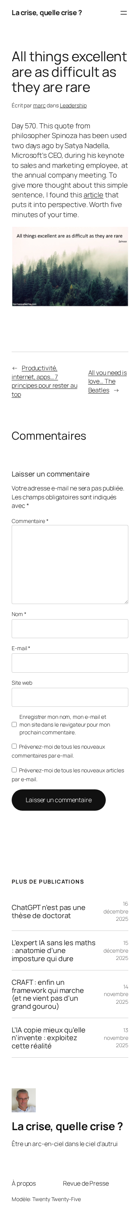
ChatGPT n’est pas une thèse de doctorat (49, 911)
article (93, 194)
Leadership (73, 105)
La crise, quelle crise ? (47, 12)
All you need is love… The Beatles (107, 381)
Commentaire (30, 521)
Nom (19, 614)
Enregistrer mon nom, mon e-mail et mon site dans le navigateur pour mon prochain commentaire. (64, 724)
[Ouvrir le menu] (123, 12)
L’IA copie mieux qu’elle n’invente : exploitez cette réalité (49, 1038)
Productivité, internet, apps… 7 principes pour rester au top (44, 381)
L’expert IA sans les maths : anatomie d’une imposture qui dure (53, 950)
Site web (22, 682)
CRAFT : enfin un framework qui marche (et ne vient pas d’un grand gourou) (48, 994)
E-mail (21, 648)
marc (39, 105)
